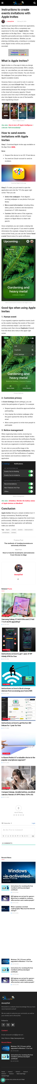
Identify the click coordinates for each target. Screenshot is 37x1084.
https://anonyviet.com (17, 1038)
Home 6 (11, 1073)
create (14, 529)
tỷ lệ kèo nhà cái (9, 1079)
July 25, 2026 (5, 659)
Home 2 (10, 1071)
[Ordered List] (13, 836)
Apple (7, 529)
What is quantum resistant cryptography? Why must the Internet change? (23, 908)
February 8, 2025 (21, 21)
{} (24, 836)
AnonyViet (10, 21)
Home (3, 1071)
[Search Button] (35, 3)
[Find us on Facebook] (3, 1025)
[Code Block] (20, 836)
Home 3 (18, 1071)
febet (23, 1079)
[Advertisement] (18, 937)
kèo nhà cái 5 (18, 1079)
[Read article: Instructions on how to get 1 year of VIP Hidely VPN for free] (18, 640)
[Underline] (8, 836)
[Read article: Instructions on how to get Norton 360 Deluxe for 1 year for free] (18, 709)
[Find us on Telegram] (13, 1025)
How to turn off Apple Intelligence (20, 125)
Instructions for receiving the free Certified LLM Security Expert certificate (22, 888)
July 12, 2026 (5, 797)
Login (33, 823)
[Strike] (10, 836)
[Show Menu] (2, 3)
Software (6, 615)
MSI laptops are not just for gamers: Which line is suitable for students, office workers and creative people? (22, 898)
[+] (27, 836)
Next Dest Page (21, 1073)
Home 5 (3, 1073)
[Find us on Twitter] (8, 1025)
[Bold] (3, 836)
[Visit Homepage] (18, 3)
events (20, 529)
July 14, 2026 (5, 762)
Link (22, 54)
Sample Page (5, 1075)
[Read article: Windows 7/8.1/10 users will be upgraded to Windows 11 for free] (5, 961)
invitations (5, 532)
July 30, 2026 (7, 881)
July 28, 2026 (5, 624)
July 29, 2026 (15, 902)
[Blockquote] (17, 836)
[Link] (22, 836)
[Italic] (6, 836)
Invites (14, 532)
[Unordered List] (15, 836)
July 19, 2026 (5, 728)
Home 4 (25, 1071)
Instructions (29, 529)
